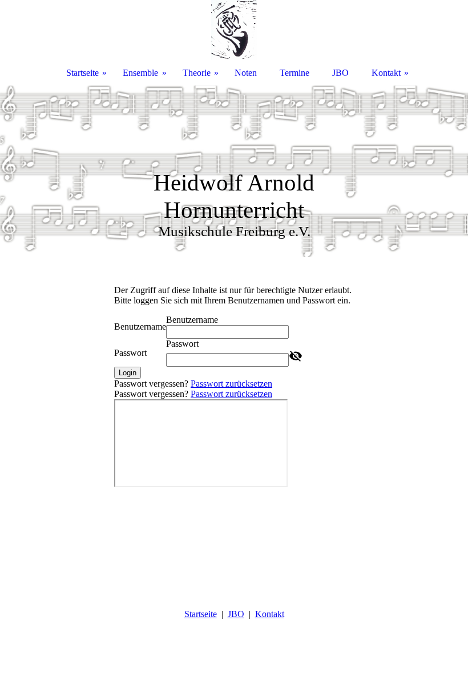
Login (127, 372)
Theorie (197, 73)
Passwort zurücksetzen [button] (231, 383)
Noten (246, 73)
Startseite (200, 614)
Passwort (130, 353)
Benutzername (140, 326)
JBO (236, 614)
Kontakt (269, 614)
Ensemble (140, 73)
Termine (294, 73)
